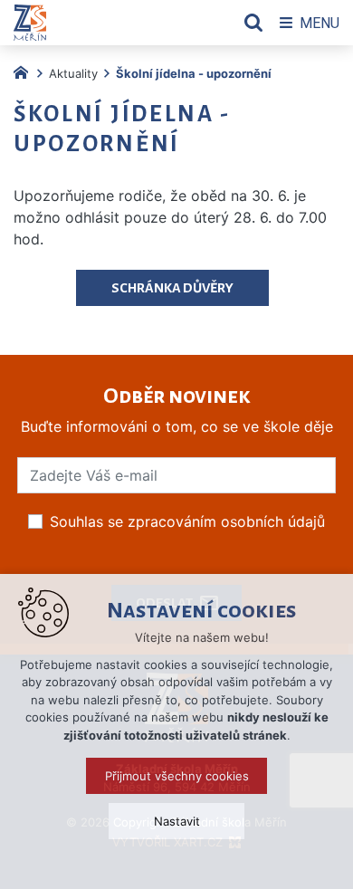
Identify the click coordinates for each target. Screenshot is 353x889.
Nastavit (177, 821)
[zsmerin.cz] (25, 70)
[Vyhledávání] (253, 23)
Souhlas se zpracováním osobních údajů (187, 521)
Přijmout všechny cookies (177, 776)
